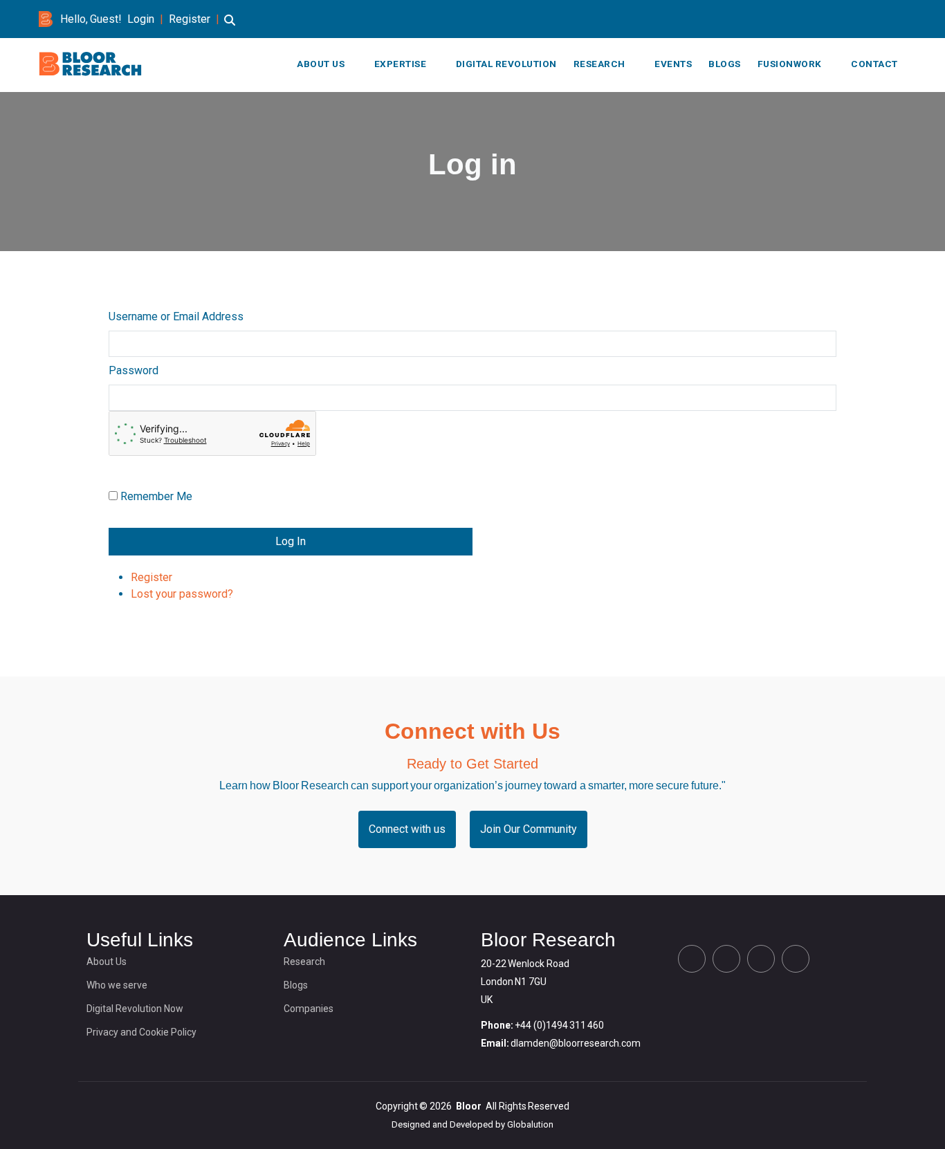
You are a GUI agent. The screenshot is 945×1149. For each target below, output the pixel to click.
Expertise (400, 63)
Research (599, 63)
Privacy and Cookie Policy (141, 1032)
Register (189, 19)
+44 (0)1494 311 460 (559, 1025)
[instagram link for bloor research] (880, 19)
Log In (290, 541)
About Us (321, 63)
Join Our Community (528, 829)
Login (140, 19)
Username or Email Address (176, 316)
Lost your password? (182, 593)
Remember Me (156, 496)
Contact (874, 63)
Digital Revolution (506, 63)
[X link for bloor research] (835, 19)
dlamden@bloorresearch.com (576, 1043)
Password (133, 370)
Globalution (530, 1124)
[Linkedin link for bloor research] (858, 19)
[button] (229, 27)
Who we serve (116, 985)
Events (673, 63)
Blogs (724, 63)
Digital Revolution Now (134, 1008)
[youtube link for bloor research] (902, 19)
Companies (308, 1008)
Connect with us (407, 829)
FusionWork (790, 63)
